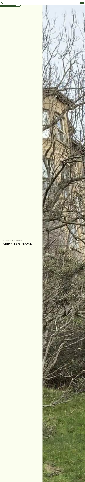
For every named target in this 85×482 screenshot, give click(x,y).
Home (3, 240)
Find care (18, 5)
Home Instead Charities (75, 0)
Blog (12, 240)
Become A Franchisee (80, 0)
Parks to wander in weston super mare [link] (18, 240)
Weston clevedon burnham (8, 240)
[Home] (3, 3)
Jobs (83, 0)
